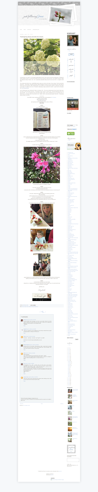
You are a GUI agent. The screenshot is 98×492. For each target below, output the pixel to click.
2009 (69, 384)
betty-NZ (25, 329)
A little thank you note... (74, 439)
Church (23, 306)
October (69, 364)
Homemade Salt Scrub (71, 241)
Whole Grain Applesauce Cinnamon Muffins (73, 332)
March (69, 373)
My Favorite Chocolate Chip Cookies (73, 270)
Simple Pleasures (70, 305)
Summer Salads (70, 315)
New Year (69, 272)
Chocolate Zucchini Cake (71, 179)
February (69, 374)
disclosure (29, 29)
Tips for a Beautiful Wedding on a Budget (72, 321)
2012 (69, 380)
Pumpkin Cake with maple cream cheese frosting (72, 293)
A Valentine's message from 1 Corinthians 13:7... (74, 395)
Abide (69, 154)
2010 (69, 383)
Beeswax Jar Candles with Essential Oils (73, 168)
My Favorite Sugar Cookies (71, 271)
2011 (69, 382)
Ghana (69, 215)
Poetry (69, 287)
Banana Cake (69, 165)
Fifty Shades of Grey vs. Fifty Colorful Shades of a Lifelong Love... (75, 434)
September (69, 365)
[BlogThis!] (31, 305)
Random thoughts (70, 297)
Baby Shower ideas (70, 162)
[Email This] (30, 305)
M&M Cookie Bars (70, 257)
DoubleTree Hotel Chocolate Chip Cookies (72, 197)
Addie (25, 353)
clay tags (69, 185)
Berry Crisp (69, 170)
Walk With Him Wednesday (71, 329)
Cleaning (69, 186)
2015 (69, 360)
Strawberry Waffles (70, 312)
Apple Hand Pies (70, 160)
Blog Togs (52, 474)
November (69, 362)
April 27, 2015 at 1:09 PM (29, 363)
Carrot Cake (69, 177)
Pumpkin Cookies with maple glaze (72, 294)
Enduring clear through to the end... (75, 428)
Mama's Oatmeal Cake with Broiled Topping (72, 261)
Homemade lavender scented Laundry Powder (73, 238)
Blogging (69, 174)
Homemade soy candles (71, 243)
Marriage (69, 263)
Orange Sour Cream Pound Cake (72, 279)
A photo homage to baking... (75, 401)
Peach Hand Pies (70, 284)
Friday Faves (69, 211)
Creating (69, 191)
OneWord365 (70, 277)
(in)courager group (70, 152)
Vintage (69, 328)
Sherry (25, 336)
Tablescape (69, 318)
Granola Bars (69, 222)
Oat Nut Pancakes (70, 276)
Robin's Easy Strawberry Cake (72, 301)
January (69, 376)
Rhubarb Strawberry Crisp (71, 300)
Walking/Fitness (70, 330)
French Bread (70, 209)
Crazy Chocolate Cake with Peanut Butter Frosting (72, 190)
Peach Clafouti (70, 281)
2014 (69, 377)
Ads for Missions (70, 155)
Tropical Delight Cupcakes (71, 325)
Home (42, 403)
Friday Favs (69, 212)
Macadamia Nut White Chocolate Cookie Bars (72, 259)
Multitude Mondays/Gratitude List (33, 306)
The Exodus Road (70, 319)
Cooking (69, 187)
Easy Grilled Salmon (70, 200)
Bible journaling (70, 172)
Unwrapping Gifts (70, 326)
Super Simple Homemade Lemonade (73, 317)
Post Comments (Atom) (26, 405)
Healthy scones (70, 228)
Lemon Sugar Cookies (71, 255)
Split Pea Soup (70, 310)
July (68, 368)
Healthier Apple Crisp (71, 226)
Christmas (69, 180)
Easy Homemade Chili (71, 201)
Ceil (24, 363)
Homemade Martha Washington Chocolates (72, 240)
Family (25, 306)
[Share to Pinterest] (35, 305)
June (68, 369)
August (69, 366)
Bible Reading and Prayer (71, 173)
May (68, 370)
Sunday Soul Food (70, 316)
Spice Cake (69, 309)
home (21, 29)
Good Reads (69, 221)
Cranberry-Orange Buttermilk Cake (72, 188)
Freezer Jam (69, 208)
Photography (69, 286)
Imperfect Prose (70, 248)
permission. (60, 471)
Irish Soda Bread (70, 249)
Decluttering (69, 195)
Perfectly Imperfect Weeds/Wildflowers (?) (75, 417)
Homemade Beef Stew (71, 234)
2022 (69, 350)
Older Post (61, 403)
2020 (69, 353)
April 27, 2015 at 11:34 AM (30, 353)
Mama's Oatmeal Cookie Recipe (72, 262)
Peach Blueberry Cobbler (71, 280)
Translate (74, 126)
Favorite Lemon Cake (71, 205)
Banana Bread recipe (70, 164)
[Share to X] (33, 305)
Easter (69, 198)
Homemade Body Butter (71, 235)
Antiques (69, 156)
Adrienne (25, 319)
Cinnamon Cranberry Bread (71, 182)
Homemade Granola (70, 236)
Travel (69, 322)
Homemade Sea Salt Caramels (72, 242)
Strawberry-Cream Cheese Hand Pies (73, 313)
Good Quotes (70, 220)
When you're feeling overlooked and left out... (75, 390)
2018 (69, 356)
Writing (69, 335)
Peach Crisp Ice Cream (71, 283)
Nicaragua (69, 273)
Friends (27, 306)
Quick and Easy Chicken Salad (72, 296)
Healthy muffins (70, 227)
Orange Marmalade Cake (71, 278)
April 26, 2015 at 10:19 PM (31, 329)
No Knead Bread (70, 274)
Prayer (69, 291)
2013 (69, 379)
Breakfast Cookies (70, 175)
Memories (69, 264)
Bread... (73, 405)
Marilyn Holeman (27, 344)
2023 (69, 349)
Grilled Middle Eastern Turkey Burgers (73, 223)
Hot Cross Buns (70, 246)
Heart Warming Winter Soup (72, 229)
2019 (69, 354)
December (69, 361)
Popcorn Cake (70, 288)
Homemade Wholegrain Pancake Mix (73, 245)
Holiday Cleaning (70, 230)
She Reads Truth (70, 303)
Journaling (69, 250)
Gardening (69, 214)
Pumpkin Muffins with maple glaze (72, 295)
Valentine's (69, 327)
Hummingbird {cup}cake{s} (72, 247)
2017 (69, 357)
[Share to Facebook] (34, 305)
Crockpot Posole (70, 194)
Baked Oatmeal (70, 163)
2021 (69, 352)
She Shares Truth (70, 304)
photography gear (36, 29)
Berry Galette (69, 171)
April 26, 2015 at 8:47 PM (31, 319)
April (68, 372)
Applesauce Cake (70, 161)
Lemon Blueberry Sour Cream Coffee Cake (73, 253)
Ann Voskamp (53, 97)
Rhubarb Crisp (70, 298)
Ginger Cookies (70, 216)
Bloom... (73, 411)
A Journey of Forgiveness (71, 153)
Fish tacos (69, 206)
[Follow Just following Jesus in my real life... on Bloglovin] (72, 129)
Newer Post (21, 403)
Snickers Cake (70, 308)
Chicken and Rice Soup (71, 178)
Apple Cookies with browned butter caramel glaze (73, 158)
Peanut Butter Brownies (71, 285)
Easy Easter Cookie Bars (71, 199)
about (25, 29)
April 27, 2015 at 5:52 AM (30, 336)
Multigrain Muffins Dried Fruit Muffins (72, 267)
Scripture (69, 302)
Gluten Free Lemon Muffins (71, 219)
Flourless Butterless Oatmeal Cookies (73, 207)
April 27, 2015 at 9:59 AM (34, 344)
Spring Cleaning (70, 311)
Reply (25, 325)
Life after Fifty (70, 256)
